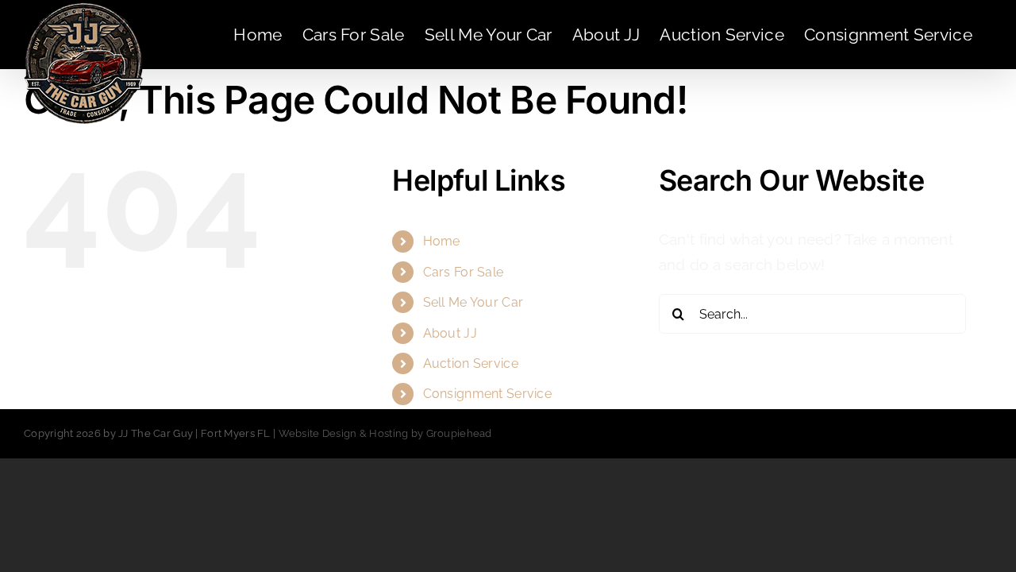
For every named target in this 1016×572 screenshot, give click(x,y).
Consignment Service (487, 393)
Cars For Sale (463, 272)
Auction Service (470, 363)
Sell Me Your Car (473, 302)
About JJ (450, 333)
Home (441, 241)
